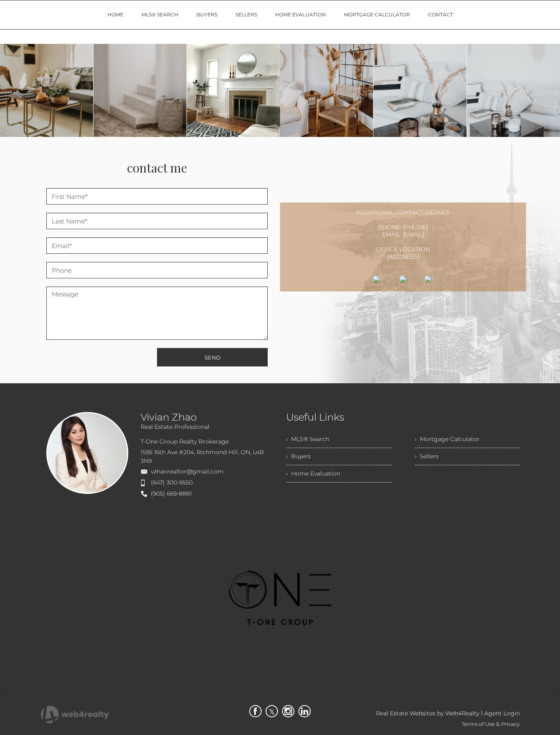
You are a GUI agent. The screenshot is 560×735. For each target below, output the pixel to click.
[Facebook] (255, 711)
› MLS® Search (307, 439)
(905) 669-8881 (171, 493)
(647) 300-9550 (172, 482)
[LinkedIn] (304, 711)
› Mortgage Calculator (447, 439)
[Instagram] (288, 711)
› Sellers (427, 456)
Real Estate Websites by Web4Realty (427, 713)
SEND (213, 357)
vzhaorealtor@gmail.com (187, 471)
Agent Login (502, 713)
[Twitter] (272, 711)
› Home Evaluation (313, 473)
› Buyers (298, 456)
